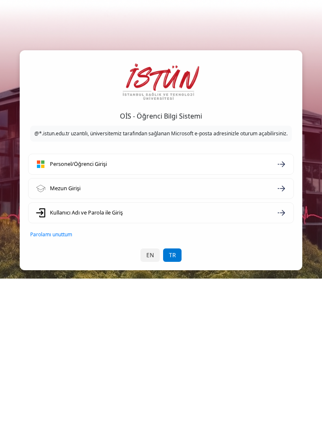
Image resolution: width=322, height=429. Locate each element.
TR (172, 255)
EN (150, 255)
